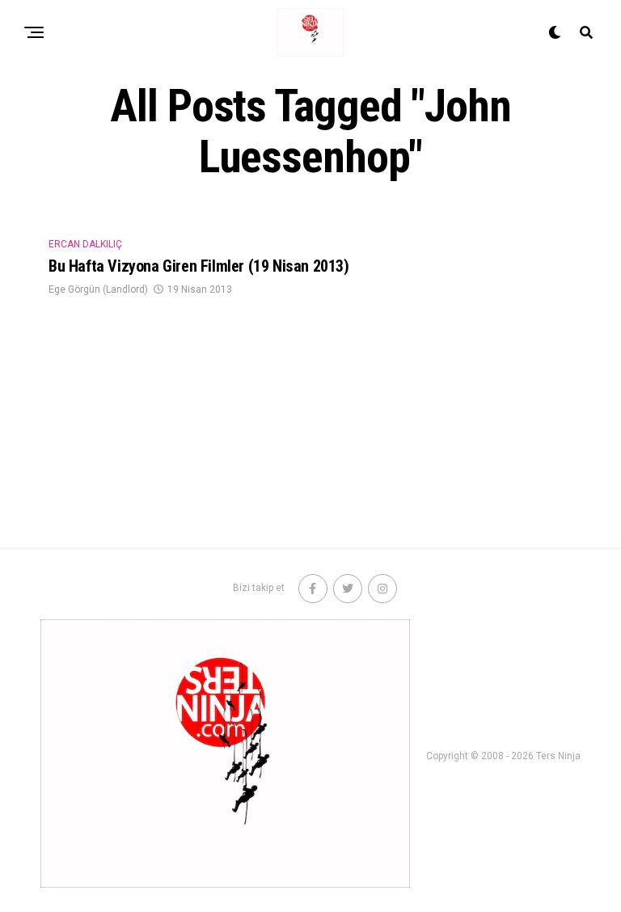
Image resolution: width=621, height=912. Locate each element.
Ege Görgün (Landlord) (98, 289)
